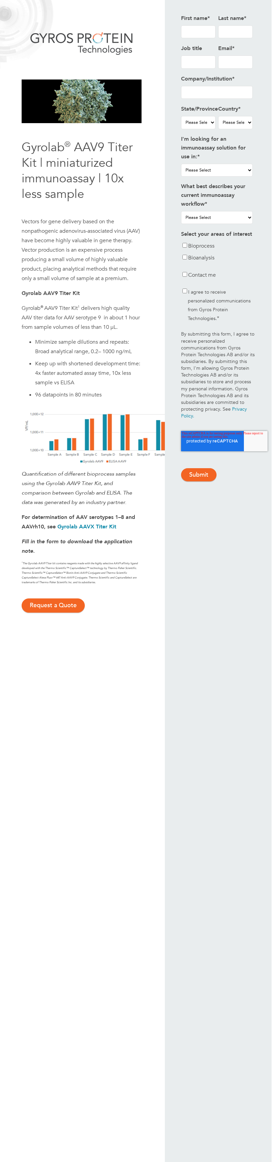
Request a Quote (53, 605)
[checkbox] (217, 253)
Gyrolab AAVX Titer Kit (86, 526)
